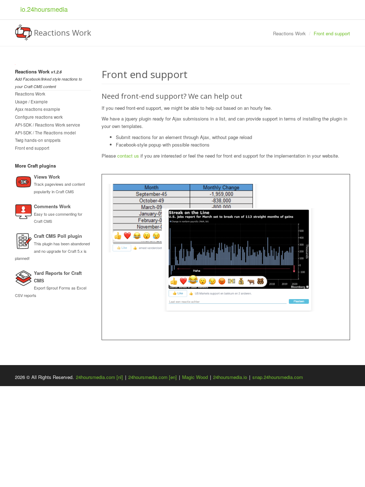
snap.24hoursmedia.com (277, 377)
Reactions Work (30, 94)
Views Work (47, 176)
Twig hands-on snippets (38, 140)
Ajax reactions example (37, 109)
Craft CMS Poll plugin (58, 235)
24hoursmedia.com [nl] (99, 377)
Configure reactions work (39, 117)
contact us (128, 155)
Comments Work (52, 206)
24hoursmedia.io (230, 377)
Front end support (32, 148)
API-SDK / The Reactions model (45, 132)
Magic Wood (195, 377)
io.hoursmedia (44, 9)
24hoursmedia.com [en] (152, 377)
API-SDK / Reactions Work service (47, 125)
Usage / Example (31, 101)
